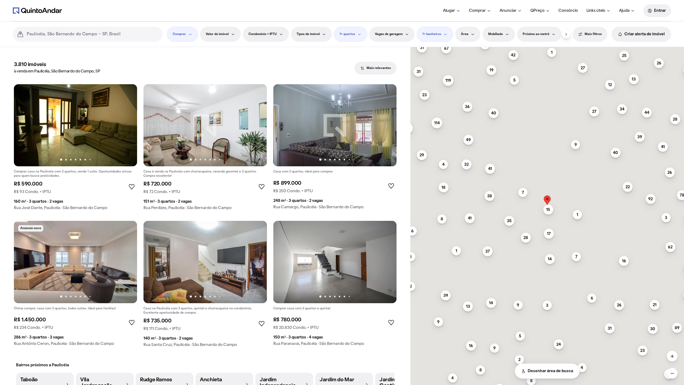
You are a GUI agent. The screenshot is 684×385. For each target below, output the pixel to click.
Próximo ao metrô (536, 34)
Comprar (477, 11)
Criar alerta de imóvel (644, 34)
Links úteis (595, 11)
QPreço (537, 11)
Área (464, 34)
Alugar (449, 11)
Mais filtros (593, 34)
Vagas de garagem (389, 34)
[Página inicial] (37, 10)
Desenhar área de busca (550, 371)
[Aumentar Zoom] (672, 356)
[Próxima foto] (127, 125)
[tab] (376, 68)
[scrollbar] (547, 49)
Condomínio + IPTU (262, 34)
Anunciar (508, 11)
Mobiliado (495, 34)
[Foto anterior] (23, 125)
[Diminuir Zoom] (672, 373)
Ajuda (624, 11)
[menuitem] (452, 10)
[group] (75, 149)
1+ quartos (347, 34)
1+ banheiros (431, 34)
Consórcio (568, 11)
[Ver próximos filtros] (566, 34)
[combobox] (92, 34)
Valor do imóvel (217, 34)
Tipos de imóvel (308, 34)
